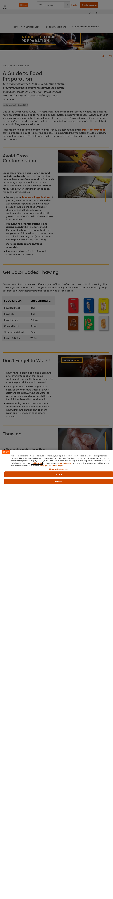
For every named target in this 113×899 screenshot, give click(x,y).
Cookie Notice (36, 463)
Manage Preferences (58, 469)
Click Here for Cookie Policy (51, 465)
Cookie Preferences (64, 463)
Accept (59, 474)
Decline (58, 481)
